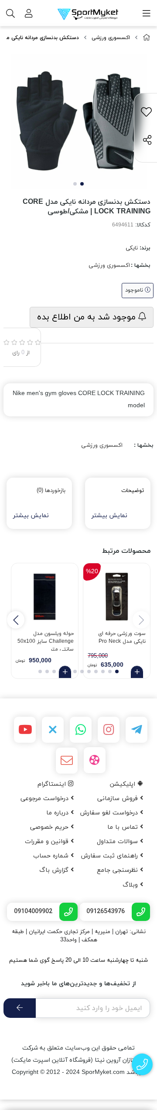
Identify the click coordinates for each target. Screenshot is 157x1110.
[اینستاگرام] (108, 730)
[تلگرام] (136, 730)
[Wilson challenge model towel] (45, 596)
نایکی (132, 248)
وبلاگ (131, 885)
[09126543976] (142, 1065)
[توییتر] (53, 730)
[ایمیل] (67, 761)
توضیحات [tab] (132, 491)
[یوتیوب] (25, 730)
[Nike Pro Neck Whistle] (117, 596)
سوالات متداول (118, 841)
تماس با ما (123, 827)
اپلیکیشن (123, 784)
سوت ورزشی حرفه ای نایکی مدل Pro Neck (122, 637)
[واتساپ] (81, 730)
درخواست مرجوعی (45, 798)
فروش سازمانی (118, 798)
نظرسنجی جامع (118, 870)
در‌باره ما (58, 813)
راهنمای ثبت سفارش (110, 856)
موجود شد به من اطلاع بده (87, 317)
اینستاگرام (53, 784)
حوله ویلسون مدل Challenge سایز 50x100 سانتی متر (45, 640)
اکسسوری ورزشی (111, 37)
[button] (15, 619)
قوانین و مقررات (48, 841)
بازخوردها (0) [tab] (51, 491)
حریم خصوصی (50, 827)
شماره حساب (52, 856)
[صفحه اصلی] (146, 38)
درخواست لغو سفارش (110, 813)
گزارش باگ (55, 870)
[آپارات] (95, 760)
